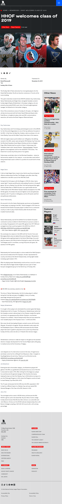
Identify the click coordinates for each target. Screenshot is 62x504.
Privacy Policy (4, 496)
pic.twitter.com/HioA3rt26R (15, 358)
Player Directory (36, 431)
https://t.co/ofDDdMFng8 (23, 277)
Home (5, 10)
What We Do (4, 450)
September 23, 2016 (30, 281)
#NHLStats (4, 228)
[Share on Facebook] (4, 73)
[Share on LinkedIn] (7, 73)
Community (4, 474)
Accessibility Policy (34, 493)
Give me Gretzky (28, 147)
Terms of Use (32, 496)
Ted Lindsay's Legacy (37, 440)
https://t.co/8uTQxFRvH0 (13, 299)
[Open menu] (59, 3)
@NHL (22, 295)
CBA (2, 440)
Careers (3, 438)
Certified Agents (6, 458)
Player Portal (41, 455)
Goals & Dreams (5, 468)
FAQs (2, 461)
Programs (34, 450)
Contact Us (4, 436)
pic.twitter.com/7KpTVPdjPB (27, 299)
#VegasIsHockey (8, 274)
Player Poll (35, 437)
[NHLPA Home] (3, 3)
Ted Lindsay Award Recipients (40, 442)
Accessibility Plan (5, 493)
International (5, 455)
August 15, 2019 (27, 301)
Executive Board (6, 453)
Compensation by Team (38, 434)
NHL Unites (10, 476)
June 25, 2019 (24, 230)
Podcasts (34, 471)
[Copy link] (10, 73)
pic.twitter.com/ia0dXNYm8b (22, 228)
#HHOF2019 (10, 228)
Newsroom (14, 10)
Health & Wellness (37, 453)
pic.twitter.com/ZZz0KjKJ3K (8, 279)
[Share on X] (1, 73)
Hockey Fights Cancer (7, 471)
